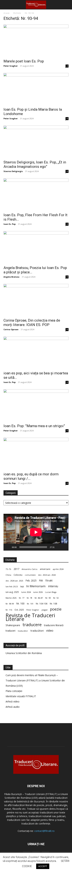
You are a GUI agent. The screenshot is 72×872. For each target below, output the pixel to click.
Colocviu (18, 574)
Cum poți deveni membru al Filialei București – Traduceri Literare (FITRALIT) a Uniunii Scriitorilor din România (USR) (35, 680)
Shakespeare (13, 625)
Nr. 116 (9, 609)
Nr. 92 (56, 598)
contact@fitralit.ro (44, 831)
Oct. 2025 (19, 609)
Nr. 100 (20, 603)
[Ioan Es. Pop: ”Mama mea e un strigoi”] (36, 405)
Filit (41, 580)
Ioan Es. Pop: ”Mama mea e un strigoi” (34, 426)
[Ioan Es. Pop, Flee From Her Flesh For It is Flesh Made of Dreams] (36, 194)
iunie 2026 (38, 592)
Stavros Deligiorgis (13, 171)
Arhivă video (12, 701)
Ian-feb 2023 (12, 586)
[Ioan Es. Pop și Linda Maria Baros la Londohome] (36, 89)
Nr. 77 (21, 598)
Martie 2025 (11, 598)
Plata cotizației (14, 691)
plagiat (45, 610)
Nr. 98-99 (10, 603)
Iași (22, 586)
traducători (37, 630)
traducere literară (53, 625)
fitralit (49, 580)
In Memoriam (36, 586)
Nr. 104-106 (41, 603)
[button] (6, 4)
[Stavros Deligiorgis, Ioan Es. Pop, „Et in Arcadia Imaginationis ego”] (36, 142)
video (49, 630)
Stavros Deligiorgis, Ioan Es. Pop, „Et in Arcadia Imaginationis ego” (34, 164)
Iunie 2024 (26, 592)
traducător (23, 630)
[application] (36, 532)
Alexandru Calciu (29, 569)
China (8, 575)
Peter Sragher (10, 66)
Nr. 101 (30, 603)
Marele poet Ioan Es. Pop (23, 61)
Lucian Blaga (50, 592)
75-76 (8, 569)
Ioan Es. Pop (9, 224)
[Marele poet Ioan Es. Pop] (36, 41)
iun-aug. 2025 (12, 592)
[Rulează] (8, 547)
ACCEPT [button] (42, 866)
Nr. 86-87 (39, 598)
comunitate (30, 575)
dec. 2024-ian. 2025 (14, 580)
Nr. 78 (29, 598)
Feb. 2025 (31, 580)
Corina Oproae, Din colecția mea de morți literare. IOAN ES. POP (31, 322)
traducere (32, 624)
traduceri (10, 630)
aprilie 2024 (58, 569)
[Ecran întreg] (64, 547)
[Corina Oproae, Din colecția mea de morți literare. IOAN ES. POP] (36, 300)
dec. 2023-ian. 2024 (47, 575)
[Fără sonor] (58, 547)
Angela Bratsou (11, 276)
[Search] (67, 4)
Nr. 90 (48, 598)
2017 (16, 569)
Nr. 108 (53, 603)
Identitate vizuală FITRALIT (21, 696)
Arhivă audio (13, 706)
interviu (53, 586)
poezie (56, 609)
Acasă (6, 13)
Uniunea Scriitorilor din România (24, 653)
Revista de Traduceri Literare (30, 617)
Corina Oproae (10, 329)
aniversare (45, 569)
